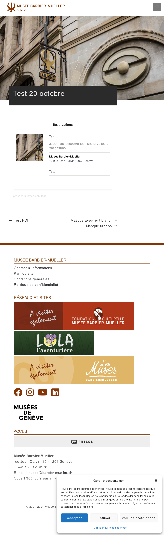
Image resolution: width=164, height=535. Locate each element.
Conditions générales (31, 278)
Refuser (104, 518)
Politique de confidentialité (36, 284)
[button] (156, 480)
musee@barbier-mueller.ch (50, 472)
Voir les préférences (139, 518)
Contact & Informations (33, 267)
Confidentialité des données (110, 527)
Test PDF (21, 220)
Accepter (74, 518)
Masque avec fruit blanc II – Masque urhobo (94, 223)
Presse (85, 441)
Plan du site (24, 273)
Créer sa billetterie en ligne (29, 195)
